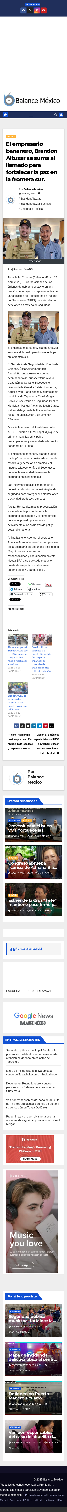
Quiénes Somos (57, 1495)
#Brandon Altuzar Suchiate (35, 203)
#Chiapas (25, 208)
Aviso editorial (17, 1500)
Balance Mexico (33, 189)
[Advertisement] (33, 55)
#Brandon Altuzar (29, 198)
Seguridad (14, 821)
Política (11, 136)
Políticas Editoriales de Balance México (44, 1500)
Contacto (4, 1500)
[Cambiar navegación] (31, 115)
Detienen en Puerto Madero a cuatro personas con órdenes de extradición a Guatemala (30, 1087)
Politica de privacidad (36, 1495)
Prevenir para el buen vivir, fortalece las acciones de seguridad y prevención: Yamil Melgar (33, 1120)
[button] (55, 114)
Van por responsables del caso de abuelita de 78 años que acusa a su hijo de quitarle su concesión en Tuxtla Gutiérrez (32, 1104)
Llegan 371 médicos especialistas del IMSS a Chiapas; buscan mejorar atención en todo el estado (46, 743)
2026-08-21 (35, 1326)
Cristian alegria (41, 873)
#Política (37, 208)
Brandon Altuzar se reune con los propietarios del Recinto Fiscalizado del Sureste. (17, 702)
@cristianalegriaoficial (28, 948)
